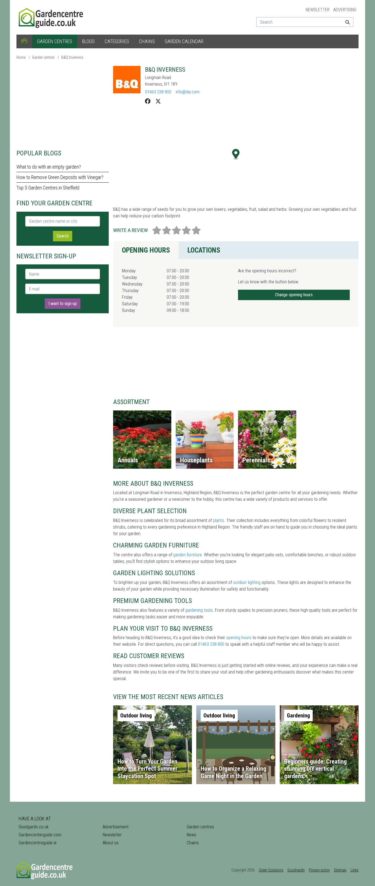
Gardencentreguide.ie (38, 842)
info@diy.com (187, 91)
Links (355, 870)
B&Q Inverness (72, 57)
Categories (117, 41)
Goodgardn (296, 870)
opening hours (238, 637)
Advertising (344, 9)
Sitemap (340, 870)
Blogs (88, 41)
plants (218, 520)
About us (111, 842)
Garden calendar (184, 41)
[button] (236, 154)
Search (63, 236)
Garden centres (54, 41)
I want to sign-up (62, 303)
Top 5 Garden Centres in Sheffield (47, 188)
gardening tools (199, 610)
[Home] (24, 41)
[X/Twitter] (158, 101)
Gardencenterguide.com (40, 834)
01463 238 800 (158, 91)
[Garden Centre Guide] (52, 16)
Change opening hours (294, 294)
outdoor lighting (247, 582)
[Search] (345, 22)
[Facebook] (148, 101)
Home (21, 57)
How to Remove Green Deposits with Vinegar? (59, 177)
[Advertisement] (62, 104)
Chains (147, 41)
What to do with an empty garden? (48, 167)
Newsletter (317, 9)
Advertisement (115, 826)
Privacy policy (319, 870)
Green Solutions (271, 870)
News (191, 834)
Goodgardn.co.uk (34, 826)
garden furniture (187, 554)
